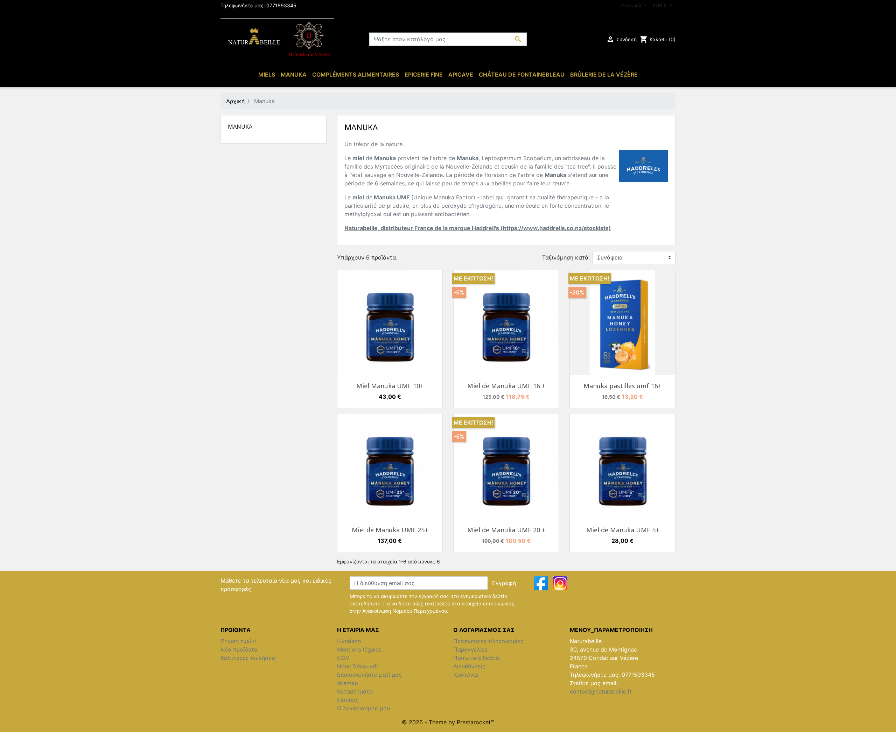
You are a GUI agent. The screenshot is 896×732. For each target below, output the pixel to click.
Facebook (541, 583)
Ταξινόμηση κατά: (566, 257)
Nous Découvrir (357, 666)
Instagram (560, 583)
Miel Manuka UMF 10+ (390, 386)
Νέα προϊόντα (239, 649)
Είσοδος (348, 699)
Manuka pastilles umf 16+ (622, 386)
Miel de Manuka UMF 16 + (506, 386)
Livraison (349, 641)
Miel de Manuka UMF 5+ (622, 530)
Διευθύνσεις (469, 666)
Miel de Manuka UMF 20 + (506, 530)
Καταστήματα (355, 691)
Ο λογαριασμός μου (363, 708)
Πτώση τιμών (238, 641)
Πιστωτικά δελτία (476, 657)
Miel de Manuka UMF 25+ (390, 530)
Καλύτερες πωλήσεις (248, 657)
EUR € (660, 5)
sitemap (347, 683)
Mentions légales (359, 649)
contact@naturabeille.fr (601, 691)
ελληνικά (631, 5)
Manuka (240, 126)
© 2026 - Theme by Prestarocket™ (448, 722)
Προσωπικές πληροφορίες (488, 641)
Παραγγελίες (470, 649)
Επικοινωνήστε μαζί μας (369, 674)
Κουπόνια (465, 674)
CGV (343, 657)
